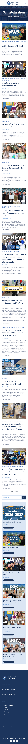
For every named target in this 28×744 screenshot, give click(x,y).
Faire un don (6, 725)
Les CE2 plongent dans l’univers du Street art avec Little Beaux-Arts (13, 332)
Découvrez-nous (8, 705)
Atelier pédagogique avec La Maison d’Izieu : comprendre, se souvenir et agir (14, 471)
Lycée (5, 711)
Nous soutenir (8, 715)
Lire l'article (6, 57)
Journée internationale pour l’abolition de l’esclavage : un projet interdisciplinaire (14, 426)
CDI (2, 41)
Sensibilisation (6, 43)
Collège (6, 709)
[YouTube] (17, 741)
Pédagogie (23, 41)
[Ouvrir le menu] (26, 3)
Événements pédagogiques (14, 41)
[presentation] (14, 513)
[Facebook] (14, 741)
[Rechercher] (24, 497)
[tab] (14, 503)
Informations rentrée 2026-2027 (12, 522)
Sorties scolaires (14, 251)
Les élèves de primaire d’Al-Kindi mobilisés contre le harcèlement (13, 167)
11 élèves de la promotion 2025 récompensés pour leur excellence (13, 213)
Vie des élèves (8, 713)
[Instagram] (11, 741)
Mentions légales (14, 738)
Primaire (6, 707)
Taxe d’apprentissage (9, 727)
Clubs (5, 41)
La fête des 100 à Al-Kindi (12, 46)
